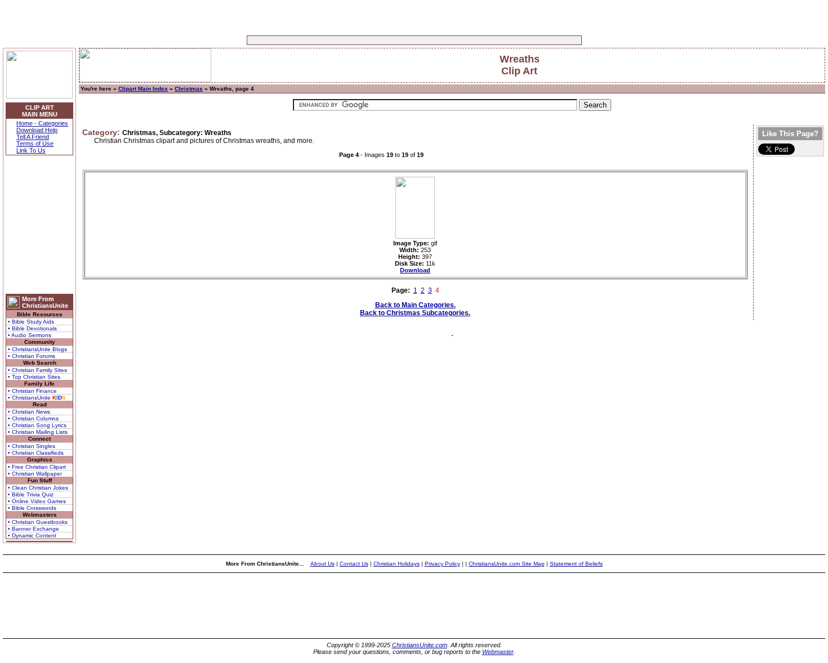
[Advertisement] (379, 40)
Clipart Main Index (143, 89)
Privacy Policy (442, 564)
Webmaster (498, 651)
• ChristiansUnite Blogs (37, 349)
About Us (322, 564)
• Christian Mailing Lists (38, 432)
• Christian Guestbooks (38, 522)
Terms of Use (35, 143)
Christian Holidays (396, 564)
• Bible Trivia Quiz (31, 494)
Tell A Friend (32, 136)
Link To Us (31, 150)
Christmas (189, 89)
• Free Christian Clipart (37, 467)
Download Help (36, 130)
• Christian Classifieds (36, 453)
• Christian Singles (31, 446)
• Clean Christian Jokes (38, 488)
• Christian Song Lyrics (37, 425)
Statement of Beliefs (576, 564)
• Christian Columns (33, 418)
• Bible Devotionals (32, 328)
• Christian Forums (31, 356)
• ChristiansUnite (37, 398)
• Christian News (29, 412)
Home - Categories (42, 123)
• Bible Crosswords (32, 508)
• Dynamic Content (32, 535)
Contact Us (354, 564)
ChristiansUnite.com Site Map (507, 564)
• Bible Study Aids (31, 322)
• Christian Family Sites (37, 370)
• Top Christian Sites (34, 377)
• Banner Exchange (33, 529)
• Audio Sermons (29, 335)
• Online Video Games (37, 501)
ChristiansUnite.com (419, 645)
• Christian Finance (32, 391)
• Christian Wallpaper (35, 474)
